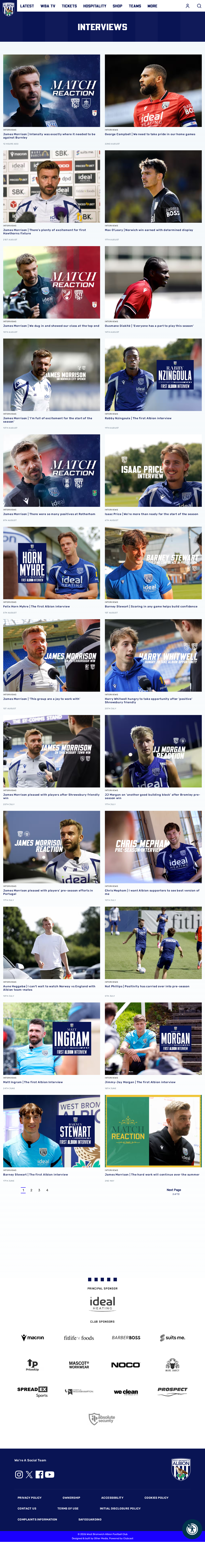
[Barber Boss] (126, 1338)
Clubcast (128, 1538)
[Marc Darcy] (173, 1365)
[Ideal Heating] (102, 1304)
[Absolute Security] (102, 1419)
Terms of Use (68, 1508)
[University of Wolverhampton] (79, 1392)
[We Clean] (126, 1392)
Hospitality (94, 5)
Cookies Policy (156, 1497)
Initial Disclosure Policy (120, 1508)
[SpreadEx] (32, 1392)
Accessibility (112, 1497)
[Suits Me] (173, 1338)
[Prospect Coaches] (173, 1392)
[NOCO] (126, 1365)
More (152, 5)
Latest (27, 5)
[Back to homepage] (8, 8)
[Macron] (32, 1338)
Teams (135, 5)
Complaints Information (37, 1519)
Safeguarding (90, 1519)
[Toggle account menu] (187, 6)
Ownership (71, 1497)
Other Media (101, 1538)
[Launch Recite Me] (192, 1529)
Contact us (27, 1508)
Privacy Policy (29, 1497)
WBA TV (47, 5)
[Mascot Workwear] (79, 1365)
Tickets (69, 5)
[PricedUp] (32, 1365)
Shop (117, 5)
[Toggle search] (199, 6)
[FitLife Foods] (79, 1338)
